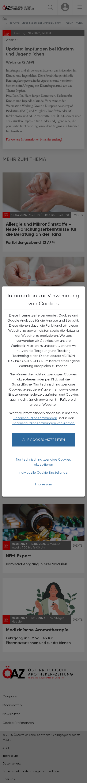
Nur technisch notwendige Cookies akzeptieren (43, 461)
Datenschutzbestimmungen (35, 418)
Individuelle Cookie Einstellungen (44, 472)
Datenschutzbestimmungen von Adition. (43, 423)
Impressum (43, 484)
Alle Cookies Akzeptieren (43, 440)
